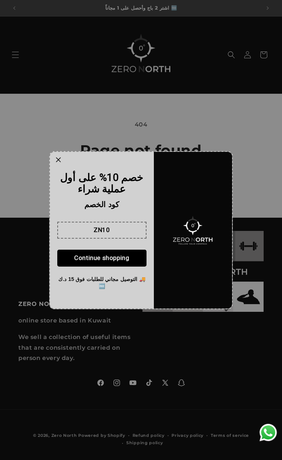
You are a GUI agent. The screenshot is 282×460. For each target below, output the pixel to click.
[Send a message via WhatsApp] (268, 432)
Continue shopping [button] (101, 257)
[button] (102, 230)
